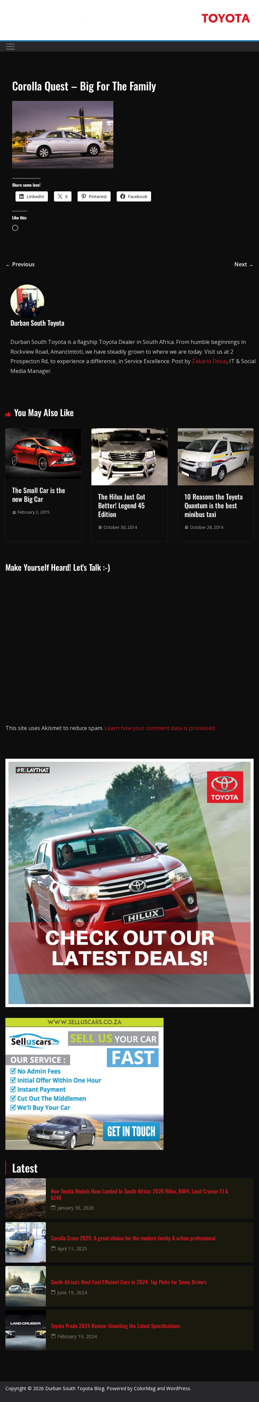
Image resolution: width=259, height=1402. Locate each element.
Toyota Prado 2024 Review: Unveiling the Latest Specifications (115, 1326)
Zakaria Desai (209, 361)
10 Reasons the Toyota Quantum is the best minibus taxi (213, 505)
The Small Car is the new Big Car (38, 494)
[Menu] (10, 47)
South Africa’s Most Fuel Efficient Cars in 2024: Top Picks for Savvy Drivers (128, 1282)
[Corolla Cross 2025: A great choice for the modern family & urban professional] (25, 1242)
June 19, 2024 (72, 1292)
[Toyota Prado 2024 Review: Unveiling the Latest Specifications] (25, 1330)
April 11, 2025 (72, 1248)
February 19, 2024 (77, 1336)
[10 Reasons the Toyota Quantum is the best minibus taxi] (216, 433)
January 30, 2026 (75, 1208)
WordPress (178, 1388)
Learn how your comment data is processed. (160, 728)
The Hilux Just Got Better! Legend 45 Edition (121, 505)
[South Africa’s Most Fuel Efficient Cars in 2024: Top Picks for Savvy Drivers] (25, 1286)
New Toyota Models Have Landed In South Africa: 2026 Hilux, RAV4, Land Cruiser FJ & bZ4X (139, 1194)
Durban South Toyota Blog (74, 1388)
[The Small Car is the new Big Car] (43, 433)
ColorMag (144, 1388)
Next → (244, 264)
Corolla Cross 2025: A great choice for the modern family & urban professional (133, 1238)
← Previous (20, 264)
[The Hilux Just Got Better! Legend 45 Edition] (129, 433)
